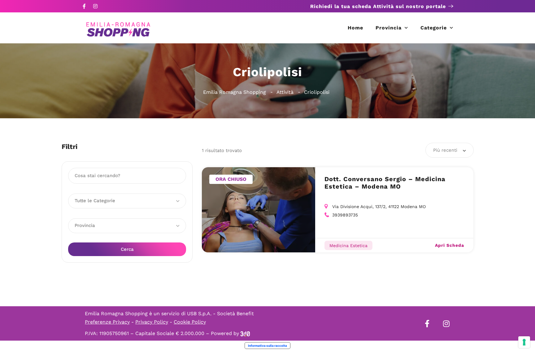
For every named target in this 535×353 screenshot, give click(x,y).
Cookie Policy (190, 322)
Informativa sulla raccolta (267, 345)
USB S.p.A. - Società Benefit (220, 313)
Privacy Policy (151, 322)
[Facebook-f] (84, 6)
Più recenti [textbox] (445, 150)
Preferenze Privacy (107, 322)
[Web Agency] (245, 333)
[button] (127, 201)
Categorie (433, 28)
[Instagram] (95, 6)
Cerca (127, 249)
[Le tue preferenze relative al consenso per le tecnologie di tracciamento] (524, 342)
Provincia (389, 28)
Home (355, 28)
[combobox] (449, 150)
